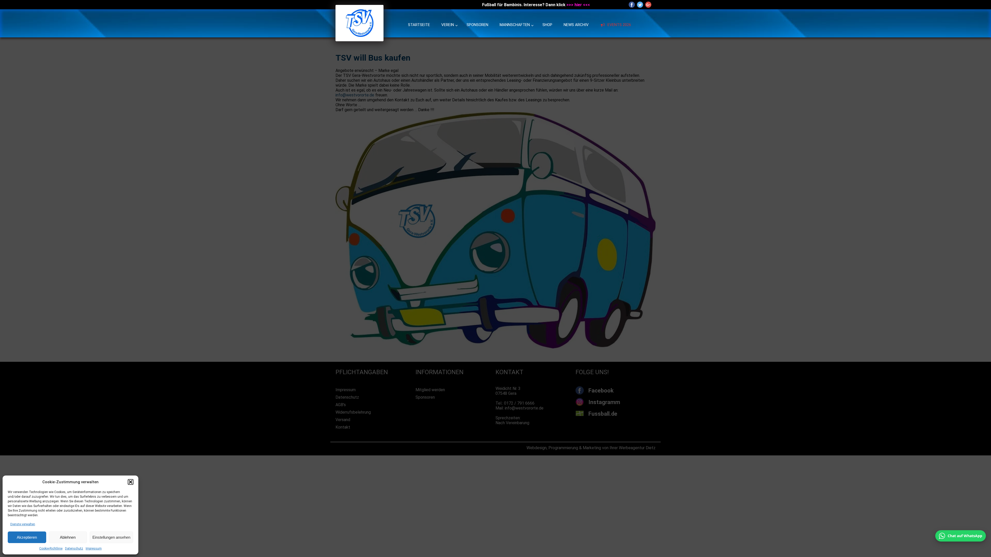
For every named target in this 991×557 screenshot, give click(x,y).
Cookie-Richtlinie (50, 548)
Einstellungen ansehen (111, 537)
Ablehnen (68, 537)
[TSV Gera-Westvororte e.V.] (359, 39)
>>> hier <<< (578, 4)
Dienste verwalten (22, 524)
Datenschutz (74, 548)
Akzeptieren (27, 537)
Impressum (94, 548)
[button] (130, 482)
